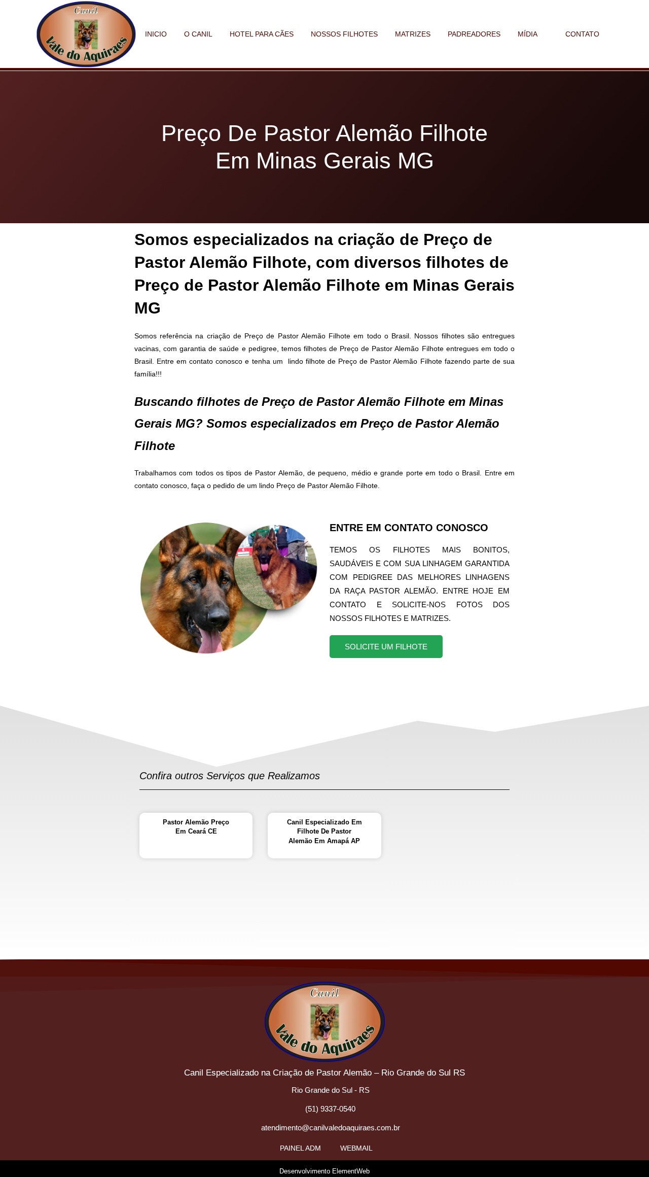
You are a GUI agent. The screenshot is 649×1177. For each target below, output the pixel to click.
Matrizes (412, 34)
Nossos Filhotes (344, 34)
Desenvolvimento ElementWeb (324, 1171)
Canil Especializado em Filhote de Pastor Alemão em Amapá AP (324, 831)
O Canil (198, 34)
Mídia (527, 34)
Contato (582, 34)
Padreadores (474, 34)
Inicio (156, 34)
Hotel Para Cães (262, 34)
